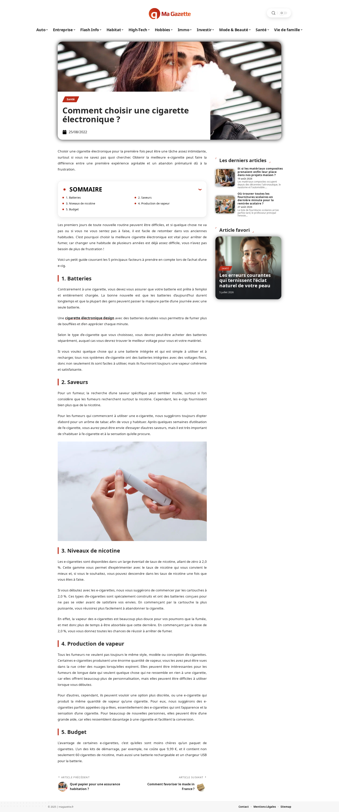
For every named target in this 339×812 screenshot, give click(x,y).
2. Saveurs (145, 197)
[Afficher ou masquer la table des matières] (151, 189)
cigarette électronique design (89, 318)
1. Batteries (73, 197)
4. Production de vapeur (154, 203)
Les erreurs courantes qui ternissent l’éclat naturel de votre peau (245, 280)
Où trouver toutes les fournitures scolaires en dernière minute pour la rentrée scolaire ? (256, 198)
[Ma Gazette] (169, 13)
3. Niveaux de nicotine (80, 203)
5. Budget (72, 209)
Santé (71, 99)
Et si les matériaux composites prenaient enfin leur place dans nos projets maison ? (260, 171)
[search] (273, 13)
